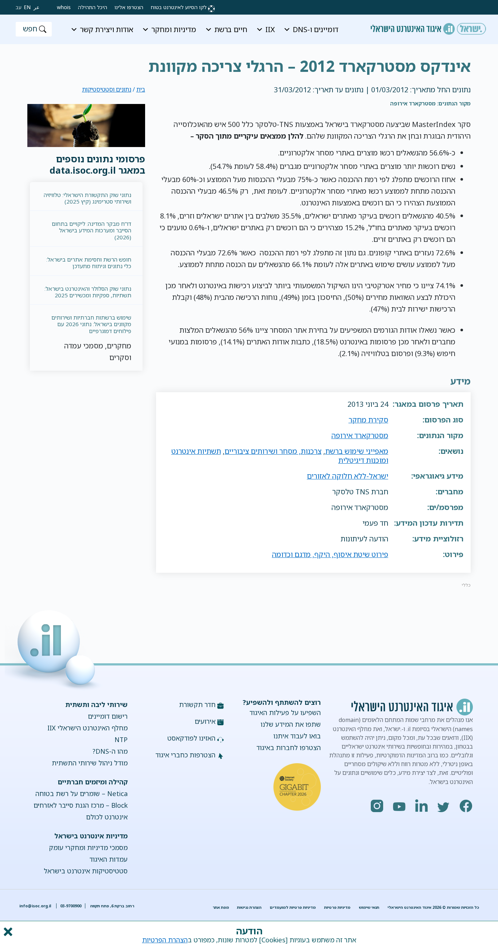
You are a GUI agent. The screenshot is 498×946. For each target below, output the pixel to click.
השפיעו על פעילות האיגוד (285, 712)
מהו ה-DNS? (110, 751)
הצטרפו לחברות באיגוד (288, 747)
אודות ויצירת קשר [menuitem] (106, 29)
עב (19, 7)
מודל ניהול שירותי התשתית (90, 762)
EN (27, 7)
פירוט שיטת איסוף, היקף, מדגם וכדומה (330, 554)
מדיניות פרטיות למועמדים (293, 907)
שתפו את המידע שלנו (291, 724)
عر (36, 7)
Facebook (466, 805)
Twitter (444, 805)
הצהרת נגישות (249, 907)
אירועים (205, 721)
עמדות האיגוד (108, 859)
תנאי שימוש (369, 907)
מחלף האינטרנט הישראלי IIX (87, 727)
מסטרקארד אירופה (359, 435)
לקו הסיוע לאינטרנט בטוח (179, 7)
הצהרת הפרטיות (165, 939)
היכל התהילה (92, 7)
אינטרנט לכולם (107, 816)
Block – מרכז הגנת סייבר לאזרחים (81, 805)
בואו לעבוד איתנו (297, 735)
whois (64, 7)
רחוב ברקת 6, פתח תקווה (111, 905)
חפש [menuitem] (30, 29)
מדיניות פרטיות (337, 907)
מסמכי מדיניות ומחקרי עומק (88, 847)
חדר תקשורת (197, 704)
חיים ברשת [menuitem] (230, 29)
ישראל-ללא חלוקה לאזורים (347, 476)
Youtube (399, 805)
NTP (121, 739)
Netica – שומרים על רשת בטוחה (81, 793)
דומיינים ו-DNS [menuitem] (315, 29)
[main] (249, 61)
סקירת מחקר (368, 420)
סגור (7, 931)
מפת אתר (221, 907)
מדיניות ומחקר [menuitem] (173, 29)
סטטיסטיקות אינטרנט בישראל (86, 870)
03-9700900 (70, 905)
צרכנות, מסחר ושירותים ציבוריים (273, 451)
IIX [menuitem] (270, 29)
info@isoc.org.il (35, 905)
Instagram (377, 805)
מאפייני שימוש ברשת (356, 451)
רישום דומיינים (108, 716)
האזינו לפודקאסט (191, 738)
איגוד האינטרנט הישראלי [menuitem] (428, 26)
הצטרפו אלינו (128, 7)
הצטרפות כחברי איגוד (185, 754)
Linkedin (421, 805)
